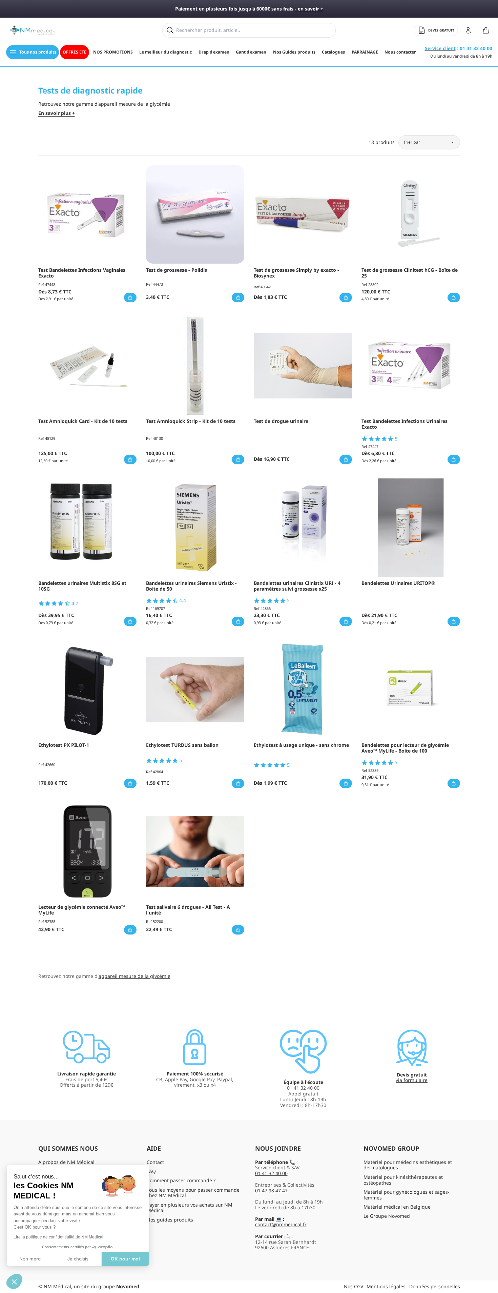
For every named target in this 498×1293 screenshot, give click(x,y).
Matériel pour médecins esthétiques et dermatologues (408, 1165)
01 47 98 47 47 (271, 1190)
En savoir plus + (56, 113)
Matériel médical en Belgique (397, 1207)
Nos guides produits (170, 1219)
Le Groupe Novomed (387, 1216)
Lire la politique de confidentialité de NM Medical (58, 1237)
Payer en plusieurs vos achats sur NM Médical (189, 1208)
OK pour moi (125, 1258)
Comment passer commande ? (181, 1180)
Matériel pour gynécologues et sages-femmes (407, 1195)
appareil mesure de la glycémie (134, 976)
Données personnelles (434, 1286)
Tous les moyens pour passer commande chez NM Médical (193, 1193)
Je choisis (77, 1258)
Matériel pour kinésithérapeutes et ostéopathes (403, 1180)
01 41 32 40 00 (271, 1173)
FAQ (151, 1171)
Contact (155, 1162)
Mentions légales (386, 1286)
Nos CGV (353, 1286)
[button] (14, 1281)
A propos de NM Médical (66, 1162)
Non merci (30, 1258)
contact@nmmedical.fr (281, 1224)
